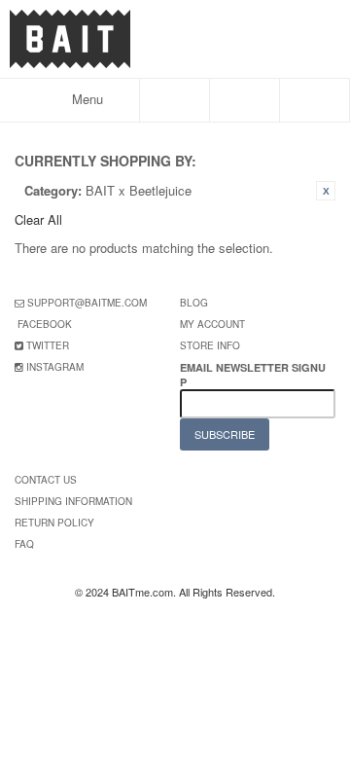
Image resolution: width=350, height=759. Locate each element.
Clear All (38, 219)
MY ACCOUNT (212, 324)
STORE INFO (210, 345)
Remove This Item (325, 190)
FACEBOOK (45, 324)
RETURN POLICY (54, 522)
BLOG (194, 302)
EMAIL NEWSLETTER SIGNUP (253, 374)
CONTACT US (46, 480)
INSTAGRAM (55, 367)
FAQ (24, 544)
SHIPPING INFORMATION (73, 501)
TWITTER (47, 345)
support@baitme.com (87, 302)
